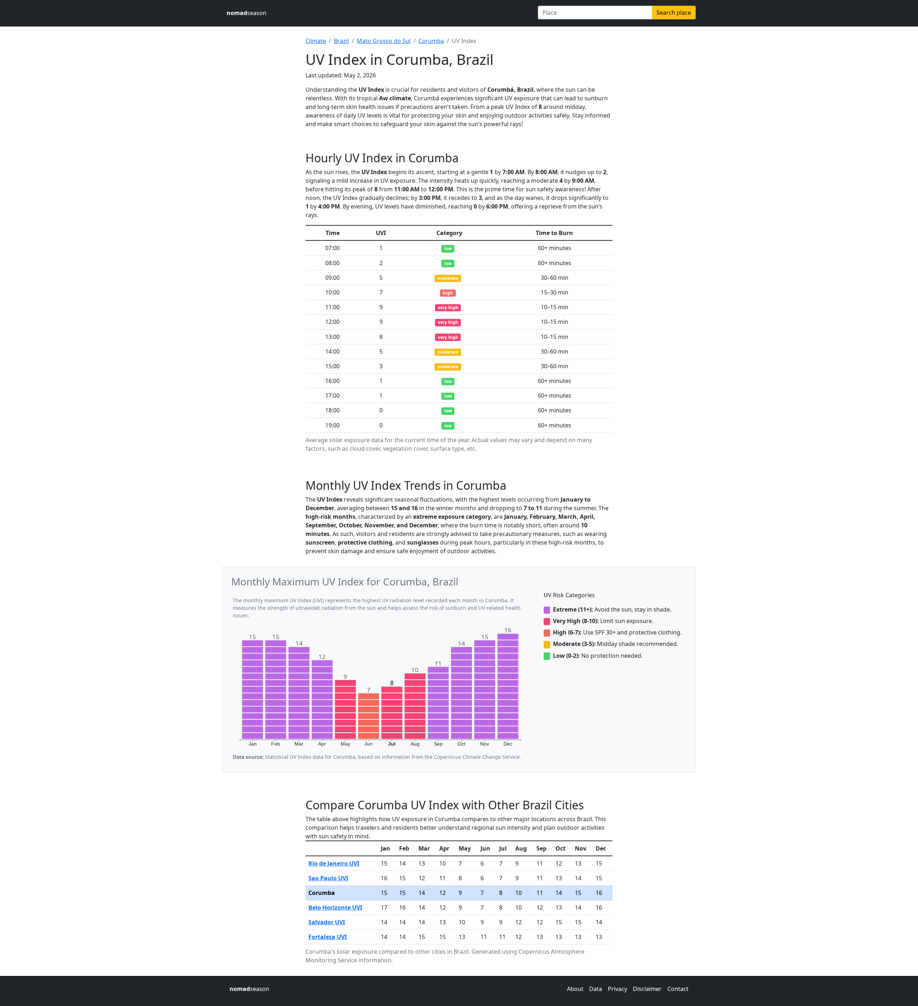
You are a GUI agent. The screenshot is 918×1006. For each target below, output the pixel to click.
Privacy (617, 989)
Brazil (341, 41)
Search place (674, 12)
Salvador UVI (326, 922)
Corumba (431, 41)
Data (595, 989)
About (575, 989)
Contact (677, 989)
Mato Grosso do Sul (384, 41)
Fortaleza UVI (327, 937)
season (246, 13)
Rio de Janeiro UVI (333, 863)
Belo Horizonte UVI (335, 907)
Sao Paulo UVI (328, 878)
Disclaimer (647, 989)
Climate (316, 41)
